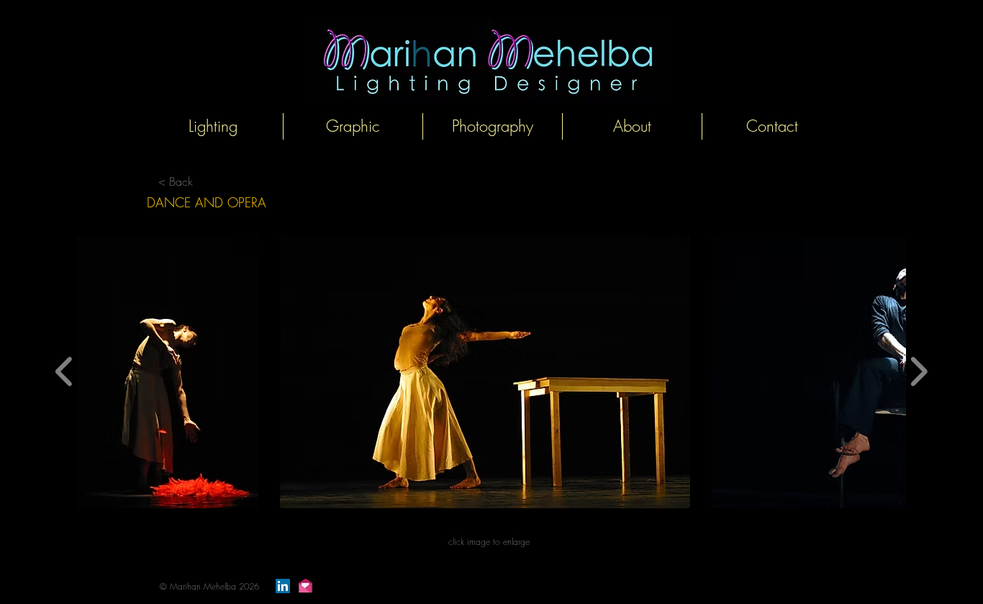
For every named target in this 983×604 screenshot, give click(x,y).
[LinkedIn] (283, 586)
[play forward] (918, 372)
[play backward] (64, 372)
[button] (167, 371)
